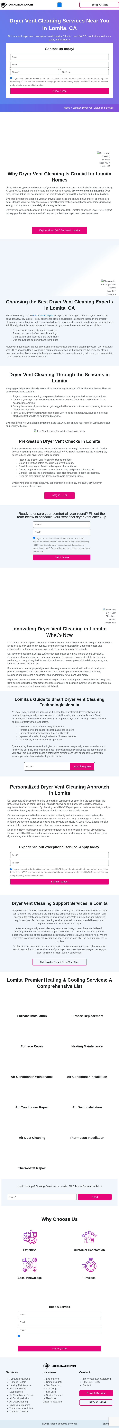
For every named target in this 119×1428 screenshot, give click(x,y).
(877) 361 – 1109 (91, 1382)
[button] (59, 4)
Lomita (76, 108)
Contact (87, 1385)
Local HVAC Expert (43, 315)
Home (67, 108)
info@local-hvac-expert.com (97, 1379)
